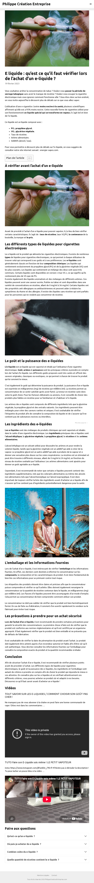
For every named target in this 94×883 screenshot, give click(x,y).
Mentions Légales (43, 875)
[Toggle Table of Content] (28, 158)
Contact (54, 875)
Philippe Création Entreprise (26, 4)
